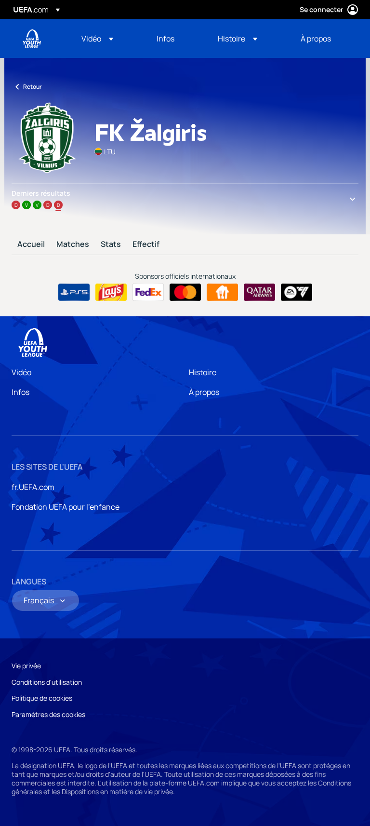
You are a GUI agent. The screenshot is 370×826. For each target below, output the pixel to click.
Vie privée (26, 665)
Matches (72, 244)
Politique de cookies (42, 698)
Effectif (145, 244)
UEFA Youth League (32, 38)
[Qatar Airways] (259, 292)
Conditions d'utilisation (47, 682)
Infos (20, 392)
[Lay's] (111, 292)
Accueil (31, 244)
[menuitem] (107, 38)
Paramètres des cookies (48, 714)
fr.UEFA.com (33, 487)
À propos (204, 392)
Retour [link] (32, 86)
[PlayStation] (74, 292)
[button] (97, 38)
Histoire (202, 372)
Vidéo (21, 372)
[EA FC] (296, 292)
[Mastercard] (185, 292)
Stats (111, 244)
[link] (165, 38)
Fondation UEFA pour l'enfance (65, 506)
